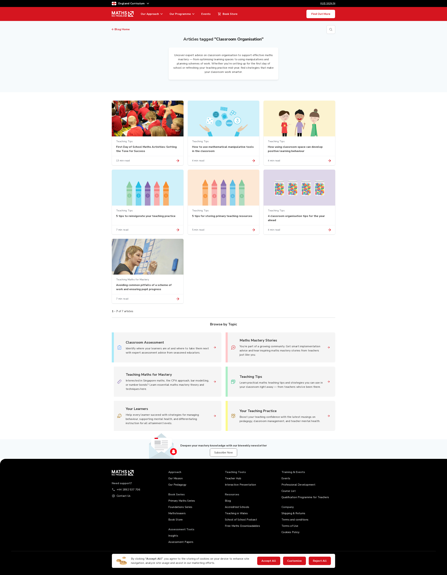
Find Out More (320, 14)
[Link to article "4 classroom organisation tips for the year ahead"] (329, 229)
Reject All (320, 561)
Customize (294, 561)
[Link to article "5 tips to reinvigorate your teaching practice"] (177, 229)
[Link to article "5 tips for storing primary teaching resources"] (253, 229)
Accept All (268, 561)
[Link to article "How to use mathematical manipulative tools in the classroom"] (253, 160)
